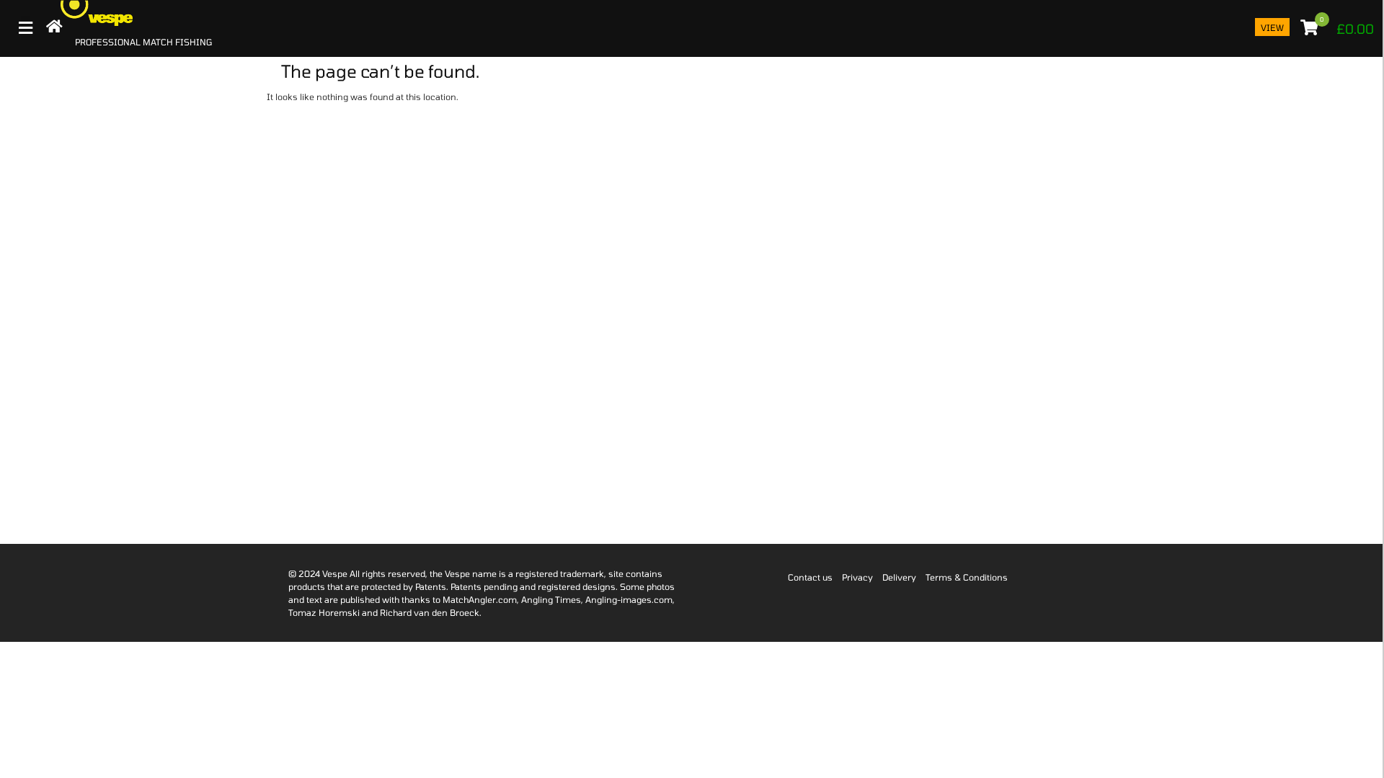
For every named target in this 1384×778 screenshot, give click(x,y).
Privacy (857, 577)
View (1272, 27)
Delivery (899, 577)
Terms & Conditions (967, 577)
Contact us (810, 577)
